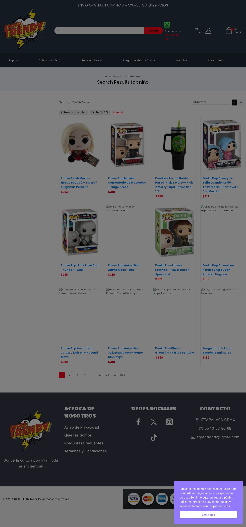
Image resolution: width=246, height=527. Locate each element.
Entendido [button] (208, 514)
